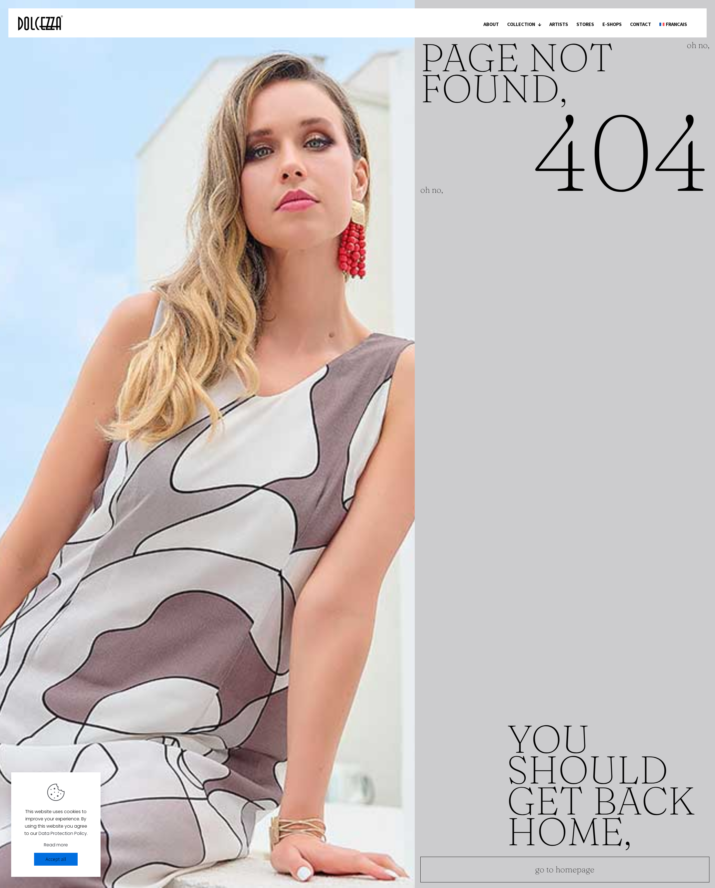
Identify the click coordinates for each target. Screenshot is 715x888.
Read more (56, 845)
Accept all (56, 859)
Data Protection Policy (63, 833)
